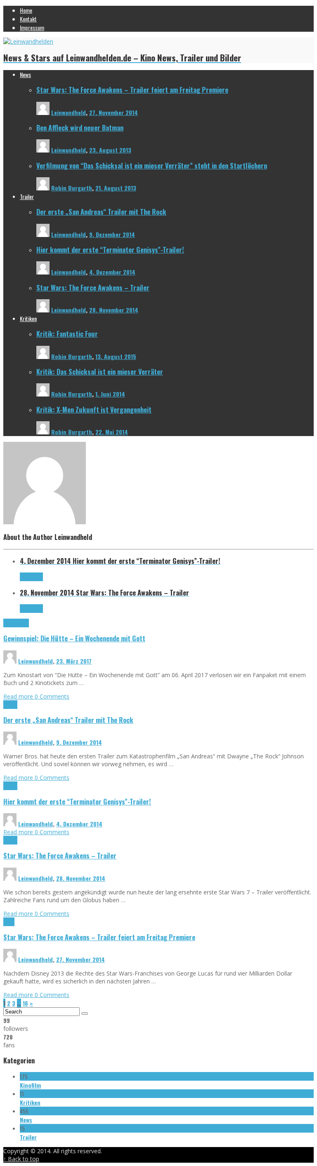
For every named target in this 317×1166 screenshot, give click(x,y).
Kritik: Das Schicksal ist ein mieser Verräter (99, 371)
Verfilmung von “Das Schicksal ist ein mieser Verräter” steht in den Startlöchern (151, 165)
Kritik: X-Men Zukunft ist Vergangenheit (93, 409)
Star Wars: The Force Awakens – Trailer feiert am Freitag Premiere (132, 89)
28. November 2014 (113, 309)
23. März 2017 (74, 661)
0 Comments (52, 696)
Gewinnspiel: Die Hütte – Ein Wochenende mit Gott (74, 638)
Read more (19, 696)
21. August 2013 (115, 187)
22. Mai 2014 (111, 431)
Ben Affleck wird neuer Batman (79, 127)
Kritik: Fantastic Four (67, 333)
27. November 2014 (113, 112)
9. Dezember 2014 (112, 234)
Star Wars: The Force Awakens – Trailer (92, 287)
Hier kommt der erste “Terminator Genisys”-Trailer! (110, 249)
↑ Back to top (21, 1159)
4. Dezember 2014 (112, 271)
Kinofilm (30, 1085)
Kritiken (30, 1102)
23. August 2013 (110, 149)
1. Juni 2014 (110, 393)
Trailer (10, 704)
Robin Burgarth (71, 187)
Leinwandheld (68, 112)
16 (25, 1003)
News (8, 921)
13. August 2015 (115, 356)
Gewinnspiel (16, 623)
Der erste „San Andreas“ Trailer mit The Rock (101, 211)
